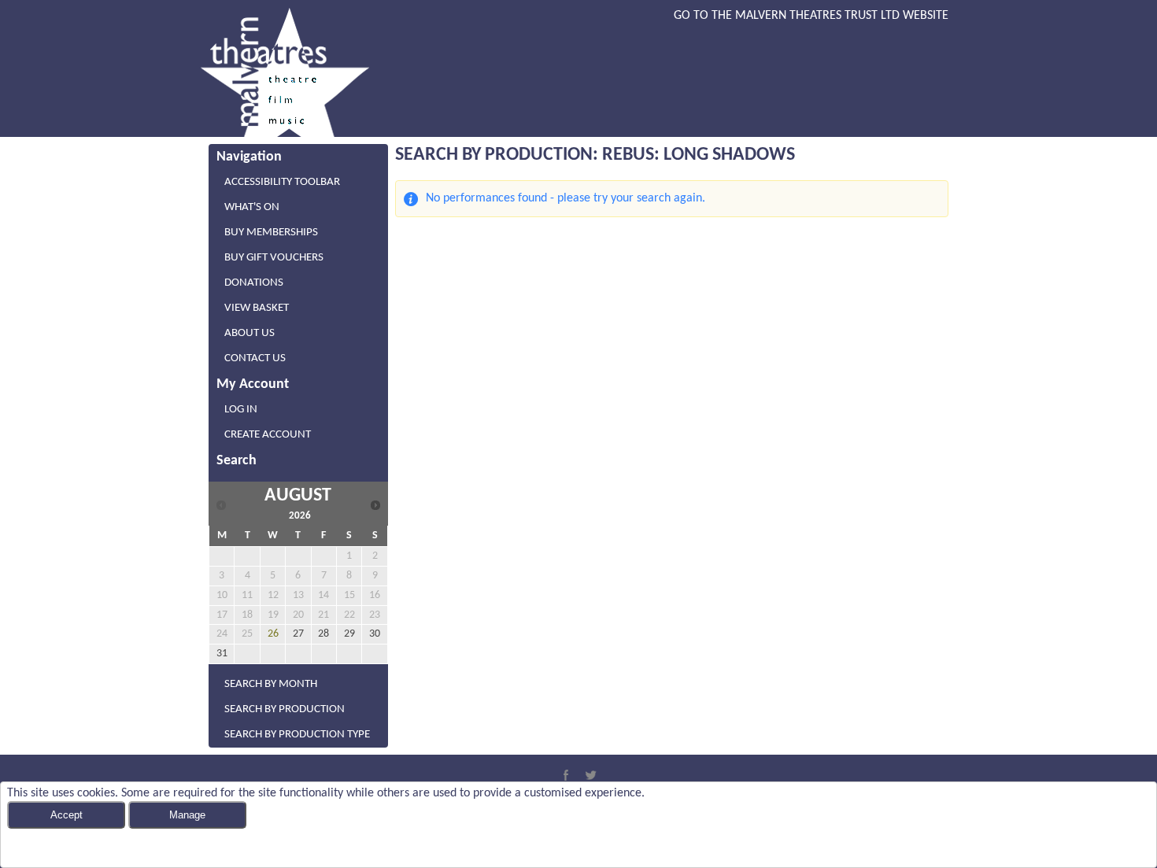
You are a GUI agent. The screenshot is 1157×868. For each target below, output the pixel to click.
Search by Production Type (297, 735)
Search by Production (284, 709)
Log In (240, 410)
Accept (66, 815)
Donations (253, 283)
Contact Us (255, 358)
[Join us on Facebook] (565, 775)
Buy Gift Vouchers (273, 258)
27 (298, 634)
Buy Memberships (271, 232)
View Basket (256, 308)
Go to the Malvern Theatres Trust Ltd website (811, 15)
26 (273, 634)
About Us (249, 333)
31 (221, 653)
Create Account (267, 435)
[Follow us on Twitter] (591, 775)
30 (374, 634)
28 (323, 634)
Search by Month (270, 684)
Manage (187, 815)
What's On (251, 207)
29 (349, 634)
